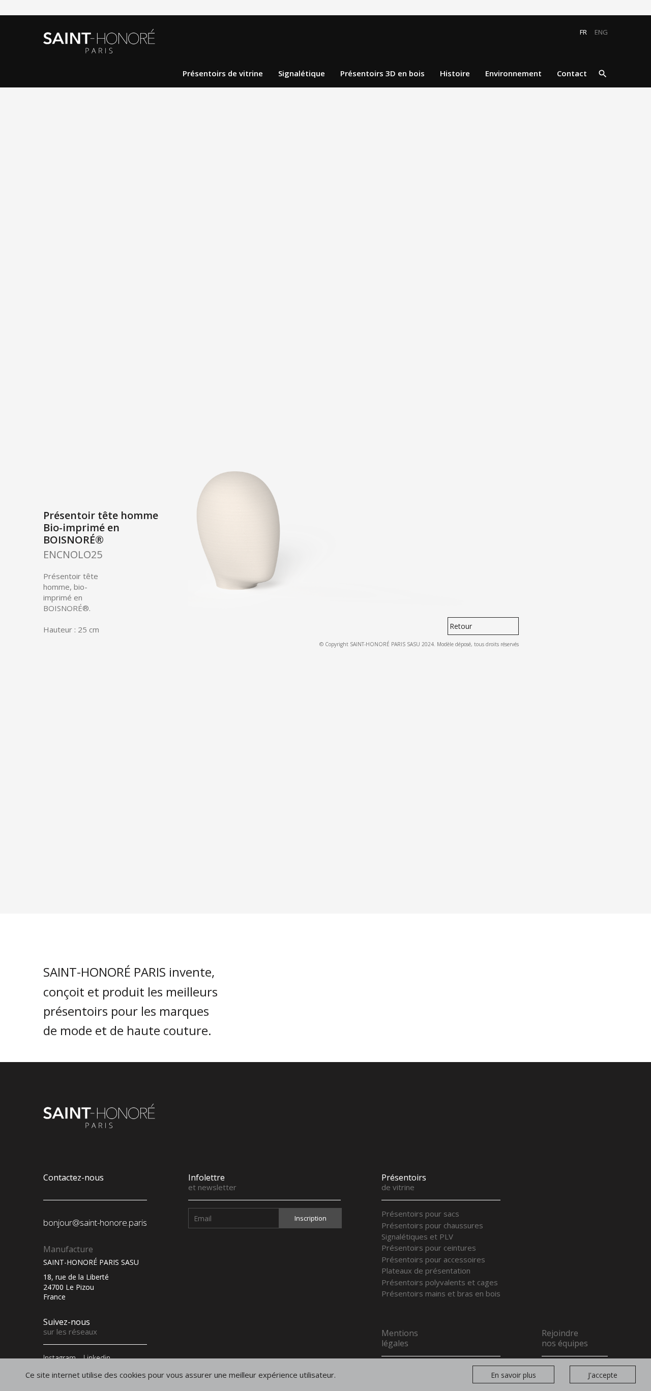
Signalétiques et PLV (417, 1236)
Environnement (513, 73)
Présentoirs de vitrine (223, 73)
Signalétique (301, 73)
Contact (572, 73)
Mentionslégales (399, 1337)
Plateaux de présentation (425, 1270)
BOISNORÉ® (66, 608)
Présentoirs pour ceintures (428, 1248)
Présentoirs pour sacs (420, 1213)
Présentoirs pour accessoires (433, 1259)
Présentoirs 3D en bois (382, 73)
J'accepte (602, 1375)
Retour (461, 626)
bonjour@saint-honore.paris (95, 1222)
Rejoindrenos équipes (565, 1337)
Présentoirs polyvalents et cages (439, 1282)
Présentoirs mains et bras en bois (440, 1293)
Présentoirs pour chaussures (432, 1225)
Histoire (455, 73)
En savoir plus (513, 1375)
